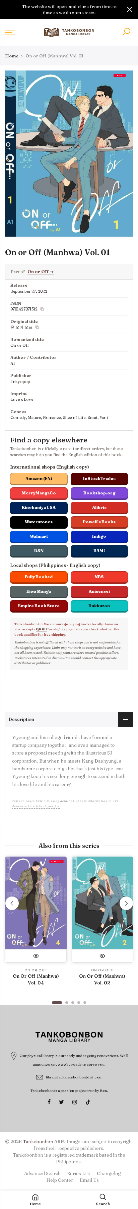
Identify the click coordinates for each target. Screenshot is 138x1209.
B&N (39, 550)
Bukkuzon (99, 605)
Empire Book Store (39, 605)
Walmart (39, 536)
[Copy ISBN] (42, 309)
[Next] (126, 903)
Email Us (89, 1180)
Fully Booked (39, 576)
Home (11, 55)
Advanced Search (42, 1173)
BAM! (99, 550)
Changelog (109, 1173)
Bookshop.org (99, 492)
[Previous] (12, 903)
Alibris (99, 507)
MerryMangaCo (39, 492)
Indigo (99, 536)
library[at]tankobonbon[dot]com (74, 1077)
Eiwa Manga (38, 591)
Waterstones (39, 521)
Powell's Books (99, 521)
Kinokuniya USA (39, 507)
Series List (78, 1173)
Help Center (59, 1180)
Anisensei (99, 591)
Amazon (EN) (38, 478)
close (8, 9)
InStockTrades (99, 478)
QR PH (41, 629)
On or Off (40, 271)
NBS (99, 576)
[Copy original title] (37, 327)
